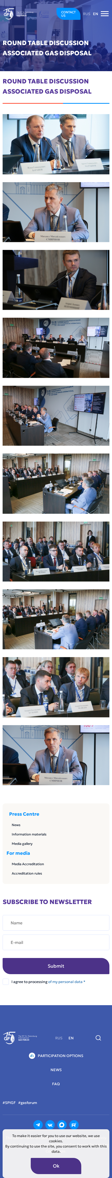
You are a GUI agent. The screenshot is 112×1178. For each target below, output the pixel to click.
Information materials (29, 834)
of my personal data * (66, 981)
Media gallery (22, 843)
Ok (56, 1166)
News (16, 825)
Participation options (60, 1055)
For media (18, 853)
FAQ (56, 1084)
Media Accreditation (28, 864)
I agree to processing (48, 981)
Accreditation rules (27, 873)
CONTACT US (68, 13)
